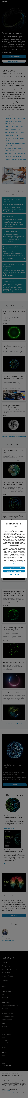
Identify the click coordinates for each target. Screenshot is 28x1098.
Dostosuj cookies (14, 574)
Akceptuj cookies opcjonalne (14, 568)
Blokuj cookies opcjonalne (14, 571)
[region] (14, 549)
